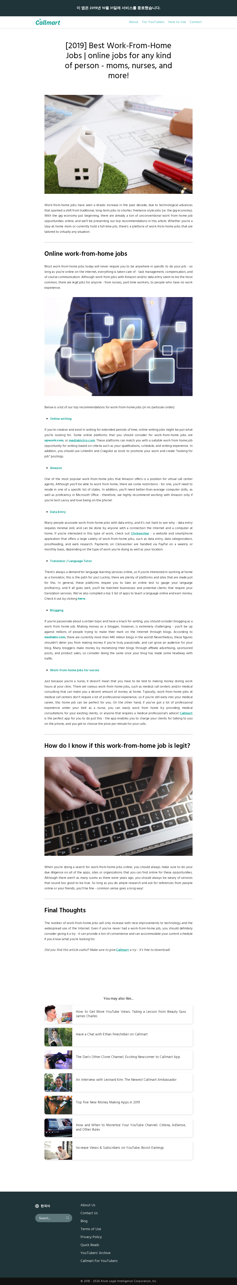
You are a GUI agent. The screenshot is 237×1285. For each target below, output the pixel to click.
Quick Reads (90, 1245)
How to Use (177, 22)
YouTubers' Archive (96, 1253)
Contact (196, 22)
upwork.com (53, 440)
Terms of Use (91, 1229)
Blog (84, 1221)
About (133, 22)
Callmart (186, 713)
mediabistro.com (82, 440)
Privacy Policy (91, 1237)
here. (82, 599)
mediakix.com (54, 637)
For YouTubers (153, 22)
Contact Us (89, 1213)
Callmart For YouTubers (99, 1261)
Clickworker (140, 533)
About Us (88, 1205)
